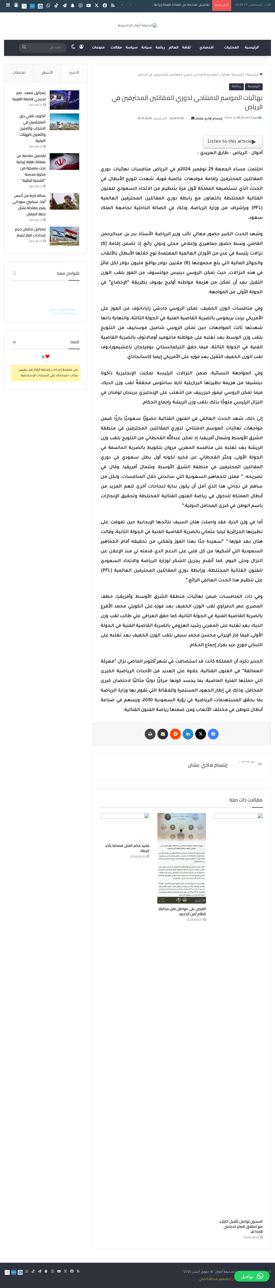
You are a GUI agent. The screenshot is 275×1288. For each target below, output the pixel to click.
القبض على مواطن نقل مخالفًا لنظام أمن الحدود (182, 911)
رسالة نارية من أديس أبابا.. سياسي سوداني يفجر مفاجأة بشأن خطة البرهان (29, 204)
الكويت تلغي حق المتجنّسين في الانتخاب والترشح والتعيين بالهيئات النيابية (32, 128)
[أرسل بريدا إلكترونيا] (192, 118)
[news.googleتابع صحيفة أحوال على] (40, 6)
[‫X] (200, 734)
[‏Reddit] (175, 734)
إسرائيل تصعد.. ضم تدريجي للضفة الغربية (29, 95)
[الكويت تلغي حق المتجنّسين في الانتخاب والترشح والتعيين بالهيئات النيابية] (64, 121)
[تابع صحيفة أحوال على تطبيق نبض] (32, 6)
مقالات (116, 48)
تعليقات (19, 73)
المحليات (231, 48)
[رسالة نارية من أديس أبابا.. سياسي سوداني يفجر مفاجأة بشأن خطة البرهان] (64, 201)
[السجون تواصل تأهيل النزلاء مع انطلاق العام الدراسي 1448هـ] (238, 1014)
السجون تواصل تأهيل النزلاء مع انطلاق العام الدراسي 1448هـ (241, 1226)
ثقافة (186, 48)
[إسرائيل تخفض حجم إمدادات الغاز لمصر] (64, 236)
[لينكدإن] (188, 734)
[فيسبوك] (213, 734)
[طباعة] (150, 734)
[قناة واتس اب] (24, 6)
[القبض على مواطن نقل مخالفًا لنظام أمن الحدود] (181, 858)
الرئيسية (252, 48)
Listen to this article (230, 141)
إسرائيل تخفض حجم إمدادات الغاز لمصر (30, 232)
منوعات (98, 48)
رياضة (160, 48)
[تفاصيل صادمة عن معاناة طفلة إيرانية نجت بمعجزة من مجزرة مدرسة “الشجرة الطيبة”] (64, 161)
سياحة (146, 48)
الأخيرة (74, 73)
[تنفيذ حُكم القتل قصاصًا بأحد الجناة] (125, 826)
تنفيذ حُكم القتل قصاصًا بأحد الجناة (127, 848)
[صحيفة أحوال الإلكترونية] (137, 26)
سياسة (132, 48)
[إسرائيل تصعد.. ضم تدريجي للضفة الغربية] (64, 100)
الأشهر (47, 73)
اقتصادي (207, 48)
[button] (252, 1276)
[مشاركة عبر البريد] (162, 734)
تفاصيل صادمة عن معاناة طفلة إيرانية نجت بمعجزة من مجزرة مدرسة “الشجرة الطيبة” (146, 5)
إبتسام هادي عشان (208, 118)
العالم (173, 48)
